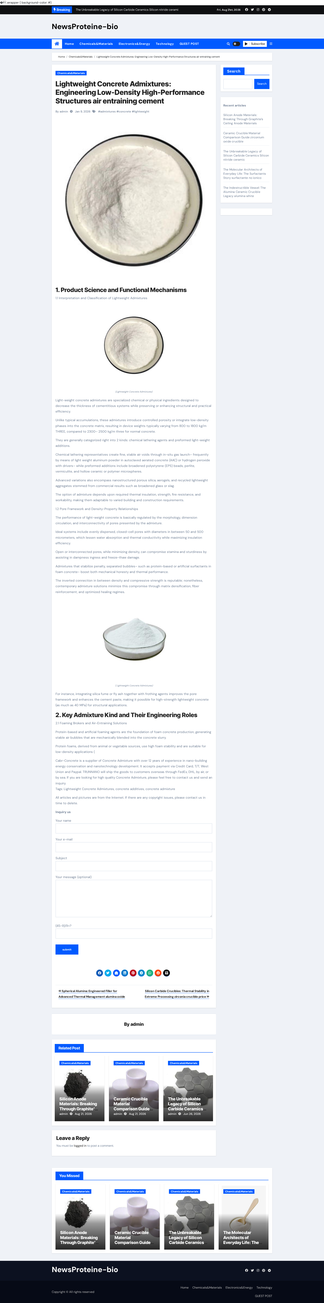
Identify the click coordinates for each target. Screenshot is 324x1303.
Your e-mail (64, 839)
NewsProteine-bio (85, 26)
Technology (165, 44)
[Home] (57, 43)
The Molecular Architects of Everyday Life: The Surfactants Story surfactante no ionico (244, 174)
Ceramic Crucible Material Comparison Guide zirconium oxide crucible (132, 1108)
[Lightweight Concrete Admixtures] (134, 347)
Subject (61, 858)
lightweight (141, 111)
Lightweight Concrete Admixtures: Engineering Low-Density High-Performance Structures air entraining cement (130, 92)
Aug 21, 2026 (83, 1114)
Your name (63, 820)
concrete (125, 111)
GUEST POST (189, 44)
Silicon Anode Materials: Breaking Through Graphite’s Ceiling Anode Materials (78, 1108)
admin (137, 1024)
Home (69, 44)
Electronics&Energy (134, 44)
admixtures (108, 111)
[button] (271, 43)
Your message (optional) (74, 877)
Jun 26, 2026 (192, 1114)
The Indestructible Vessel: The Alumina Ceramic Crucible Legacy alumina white (244, 192)
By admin (62, 111)
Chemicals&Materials (96, 44)
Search (234, 71)
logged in (80, 1146)
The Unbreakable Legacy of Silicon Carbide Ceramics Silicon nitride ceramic (185, 1108)
